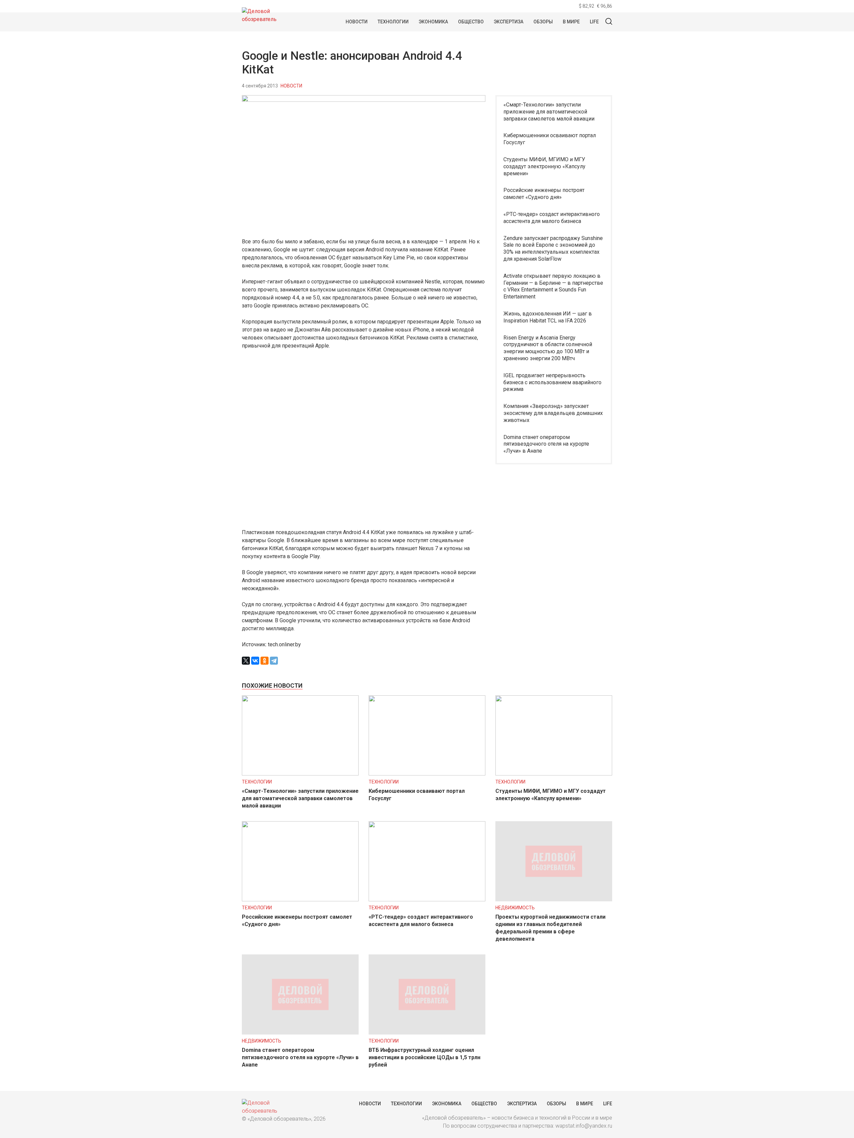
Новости (357, 21)
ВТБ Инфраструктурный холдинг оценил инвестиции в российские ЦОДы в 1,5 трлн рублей (424, 1057)
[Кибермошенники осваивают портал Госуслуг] (427, 773)
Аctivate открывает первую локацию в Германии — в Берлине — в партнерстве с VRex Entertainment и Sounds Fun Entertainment (553, 286)
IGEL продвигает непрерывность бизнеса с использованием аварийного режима (552, 382)
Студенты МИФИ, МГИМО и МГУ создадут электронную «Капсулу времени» (544, 166)
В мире (571, 21)
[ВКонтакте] (255, 661)
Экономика (433, 21)
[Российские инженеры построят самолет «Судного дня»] (300, 899)
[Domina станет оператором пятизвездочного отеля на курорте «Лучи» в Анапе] (300, 1033)
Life (594, 21)
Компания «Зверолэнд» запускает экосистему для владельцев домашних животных (553, 413)
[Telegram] (274, 661)
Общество (471, 21)
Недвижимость (515, 907)
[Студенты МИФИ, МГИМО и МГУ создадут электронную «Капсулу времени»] (553, 773)
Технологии (393, 21)
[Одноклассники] (265, 661)
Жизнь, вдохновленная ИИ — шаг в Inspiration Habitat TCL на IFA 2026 (547, 317)
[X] (246, 661)
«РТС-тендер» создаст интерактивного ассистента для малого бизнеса (551, 217)
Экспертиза (508, 21)
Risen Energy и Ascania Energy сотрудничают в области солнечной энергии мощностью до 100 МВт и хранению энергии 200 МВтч (547, 348)
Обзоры (543, 21)
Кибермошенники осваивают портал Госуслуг (549, 139)
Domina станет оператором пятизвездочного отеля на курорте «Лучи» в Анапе (546, 444)
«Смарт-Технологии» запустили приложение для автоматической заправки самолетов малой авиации (548, 111)
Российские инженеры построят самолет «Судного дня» (543, 193)
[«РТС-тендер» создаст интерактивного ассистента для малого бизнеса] (427, 899)
